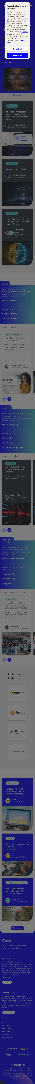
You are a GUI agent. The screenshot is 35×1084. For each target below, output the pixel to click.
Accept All (17, 55)
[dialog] (1, 1082)
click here (25, 32)
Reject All (17, 49)
